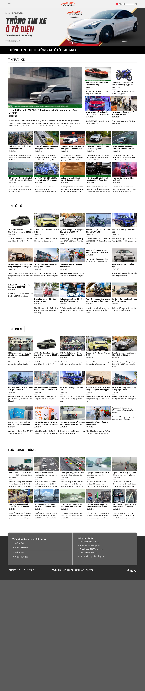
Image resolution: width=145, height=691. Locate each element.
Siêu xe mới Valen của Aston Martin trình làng (97, 84)
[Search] (136, 4)
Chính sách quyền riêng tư (92, 556)
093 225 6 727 (93, 541)
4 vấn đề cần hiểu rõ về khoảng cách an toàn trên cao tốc (45, 474)
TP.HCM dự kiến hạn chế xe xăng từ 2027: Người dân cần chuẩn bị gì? (71, 354)
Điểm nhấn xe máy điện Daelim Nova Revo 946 (46, 300)
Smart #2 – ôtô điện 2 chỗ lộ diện (123, 266)
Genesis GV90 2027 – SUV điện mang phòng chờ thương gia (20, 266)
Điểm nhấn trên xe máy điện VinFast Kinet (71, 266)
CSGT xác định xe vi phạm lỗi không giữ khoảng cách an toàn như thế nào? (46, 147)
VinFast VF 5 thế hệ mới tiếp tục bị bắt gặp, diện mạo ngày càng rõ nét (46, 179)
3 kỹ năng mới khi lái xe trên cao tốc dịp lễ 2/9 (20, 147)
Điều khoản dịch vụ (88, 553)
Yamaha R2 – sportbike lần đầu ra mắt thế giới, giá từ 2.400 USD (122, 84)
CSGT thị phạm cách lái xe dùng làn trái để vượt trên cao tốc (71, 505)
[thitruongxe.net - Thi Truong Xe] (68, 4)
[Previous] (6, 27)
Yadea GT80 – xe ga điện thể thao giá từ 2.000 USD (19, 286)
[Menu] (9, 4)
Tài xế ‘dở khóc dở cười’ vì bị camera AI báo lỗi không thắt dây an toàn (124, 505)
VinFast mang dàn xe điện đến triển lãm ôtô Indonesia (71, 300)
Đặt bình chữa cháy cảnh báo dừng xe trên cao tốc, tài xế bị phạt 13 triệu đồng (124, 474)
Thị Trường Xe (96, 549)
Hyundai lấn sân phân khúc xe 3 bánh (123, 179)
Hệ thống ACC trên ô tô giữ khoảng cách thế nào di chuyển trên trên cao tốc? (98, 179)
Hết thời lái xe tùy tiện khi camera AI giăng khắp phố (97, 505)
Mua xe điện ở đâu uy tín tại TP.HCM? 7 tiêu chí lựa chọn (19, 423)
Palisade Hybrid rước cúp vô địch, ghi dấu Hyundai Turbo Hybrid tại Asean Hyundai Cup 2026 (72, 147)
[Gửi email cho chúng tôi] (131, 570)
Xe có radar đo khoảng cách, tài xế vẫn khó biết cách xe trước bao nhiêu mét (124, 147)
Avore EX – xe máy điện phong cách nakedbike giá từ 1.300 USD (98, 300)
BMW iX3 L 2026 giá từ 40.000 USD (123, 231)
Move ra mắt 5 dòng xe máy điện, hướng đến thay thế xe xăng (97, 251)
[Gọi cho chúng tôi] (135, 570)
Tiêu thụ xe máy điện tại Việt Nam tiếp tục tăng (123, 113)
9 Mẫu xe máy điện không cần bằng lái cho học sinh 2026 (19, 354)
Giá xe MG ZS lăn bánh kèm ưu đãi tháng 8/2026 (98, 147)
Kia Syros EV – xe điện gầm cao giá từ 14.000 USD (124, 300)
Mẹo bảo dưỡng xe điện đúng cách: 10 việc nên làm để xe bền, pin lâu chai (46, 389)
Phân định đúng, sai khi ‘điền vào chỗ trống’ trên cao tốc (72, 474)
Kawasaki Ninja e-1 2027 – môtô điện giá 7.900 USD (98, 231)
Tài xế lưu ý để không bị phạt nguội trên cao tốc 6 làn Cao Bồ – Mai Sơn (20, 179)
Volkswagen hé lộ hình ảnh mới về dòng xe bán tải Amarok (71, 179)
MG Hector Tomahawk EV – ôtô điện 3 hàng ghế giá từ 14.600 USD (20, 231)
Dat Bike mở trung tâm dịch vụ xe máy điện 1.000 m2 (46, 266)
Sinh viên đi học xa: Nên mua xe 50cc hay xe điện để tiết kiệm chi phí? (72, 423)
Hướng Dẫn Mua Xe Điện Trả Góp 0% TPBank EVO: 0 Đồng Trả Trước (46, 423)
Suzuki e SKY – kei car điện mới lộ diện (46, 231)
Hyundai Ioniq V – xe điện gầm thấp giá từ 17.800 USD (72, 231)
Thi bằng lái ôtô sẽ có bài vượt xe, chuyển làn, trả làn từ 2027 (46, 505)
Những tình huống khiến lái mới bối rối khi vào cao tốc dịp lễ (20, 474)
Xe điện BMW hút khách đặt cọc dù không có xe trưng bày (97, 113)
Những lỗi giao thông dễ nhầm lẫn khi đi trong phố (19, 505)
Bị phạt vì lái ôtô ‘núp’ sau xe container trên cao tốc (98, 474)
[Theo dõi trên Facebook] (128, 570)
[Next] (139, 27)
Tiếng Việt (121, 4)
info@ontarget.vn (92, 545)
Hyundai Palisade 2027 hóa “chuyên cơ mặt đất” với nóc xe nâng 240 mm (43, 111)
